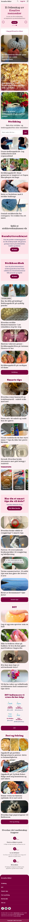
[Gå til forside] (9, 1)
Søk (25, 132)
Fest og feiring (14, 735)
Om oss (3, 902)
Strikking (14, 121)
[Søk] (18, 1)
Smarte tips (14, 379)
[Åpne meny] (27, 1)
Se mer (14, 22)
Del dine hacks (14, 508)
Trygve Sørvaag (17, 915)
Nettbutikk (4, 899)
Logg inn (22, 1)
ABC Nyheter (17, 913)
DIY (14, 607)
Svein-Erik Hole (20, 914)
